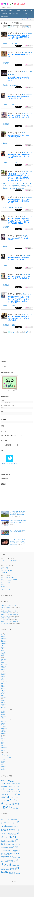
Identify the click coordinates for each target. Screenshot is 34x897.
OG (19, 784)
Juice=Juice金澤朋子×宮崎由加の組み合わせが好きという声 (18, 97)
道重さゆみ (4, 750)
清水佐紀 (3, 659)
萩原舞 (2, 680)
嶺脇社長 (3, 766)
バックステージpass (6, 757)
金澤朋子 (15, 105)
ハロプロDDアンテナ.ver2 (7, 577)
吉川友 (2, 742)
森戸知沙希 (4, 716)
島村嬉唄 (3, 714)
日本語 (23, 19)
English (30, 19)
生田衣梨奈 (4, 638)
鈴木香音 (3, 640)
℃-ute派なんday (5, 572)
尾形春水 (3, 650)
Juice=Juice (12, 13)
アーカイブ (3, 445)
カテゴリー (3, 435)
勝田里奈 (3, 686)
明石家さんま (4, 763)
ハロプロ (10, 10)
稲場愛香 (3, 712)
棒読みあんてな (5, 586)
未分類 (25, 236)
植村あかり (4, 707)
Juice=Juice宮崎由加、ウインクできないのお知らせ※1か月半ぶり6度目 (19, 116)
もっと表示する (21, 549)
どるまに (3, 588)
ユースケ (3, 768)
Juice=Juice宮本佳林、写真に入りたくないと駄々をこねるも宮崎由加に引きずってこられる (19, 37)
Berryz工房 (25, 10)
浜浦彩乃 (3, 723)
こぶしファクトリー (5, 16)
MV (4, 183)
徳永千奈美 (4, 664)
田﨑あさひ (4, 743)
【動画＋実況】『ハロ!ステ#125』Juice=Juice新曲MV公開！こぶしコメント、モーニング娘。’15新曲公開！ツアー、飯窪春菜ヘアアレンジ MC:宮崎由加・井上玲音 (18, 177)
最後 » (27, 27)
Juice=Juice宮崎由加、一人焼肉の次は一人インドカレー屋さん (19, 258)
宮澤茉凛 (3, 738)
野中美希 (3, 652)
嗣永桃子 (3, 660)
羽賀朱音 (3, 655)
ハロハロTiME (4, 567)
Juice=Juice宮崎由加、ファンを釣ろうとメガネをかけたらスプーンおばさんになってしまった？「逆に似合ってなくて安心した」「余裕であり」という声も (19, 299)
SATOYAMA (4, 786)
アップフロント (8, 791)
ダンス (5, 207)
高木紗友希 (4, 704)
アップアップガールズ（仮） (8, 756)
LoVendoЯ (14, 784)
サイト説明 (3, 10)
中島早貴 (3, 678)
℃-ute (31, 10)
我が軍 (2, 764)
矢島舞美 (15, 85)
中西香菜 (3, 692)
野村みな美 (4, 728)
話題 (13, 305)
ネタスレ (15, 797)
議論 (14, 808)
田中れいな (4, 737)
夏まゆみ (3, 761)
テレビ (6, 822)
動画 (23, 186)
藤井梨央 (3, 725)
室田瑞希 (3, 695)
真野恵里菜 (4, 745)
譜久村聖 (3, 635)
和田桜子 (3, 733)
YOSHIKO (3, 759)
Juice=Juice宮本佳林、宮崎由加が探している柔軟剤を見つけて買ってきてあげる (19, 156)
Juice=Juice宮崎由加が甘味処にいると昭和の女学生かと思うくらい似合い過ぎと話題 (19, 318)
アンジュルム (4, 13)
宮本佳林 (15, 43)
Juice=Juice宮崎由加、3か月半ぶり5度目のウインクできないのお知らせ (19, 277)
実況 (29, 186)
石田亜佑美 (4, 643)
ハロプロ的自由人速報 (6, 570)
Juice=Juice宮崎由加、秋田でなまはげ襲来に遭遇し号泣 (19, 136)
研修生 (3, 857)
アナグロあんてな (5, 582)
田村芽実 (3, 688)
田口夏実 (3, 731)
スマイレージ (8, 797)
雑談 (17, 808)
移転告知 (8, 807)
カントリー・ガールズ (21, 13)
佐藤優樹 (3, 647)
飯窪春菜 (21, 188)
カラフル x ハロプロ (13, 3)
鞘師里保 (3, 636)
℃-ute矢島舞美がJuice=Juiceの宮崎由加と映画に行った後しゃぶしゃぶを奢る (18, 78)
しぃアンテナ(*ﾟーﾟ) (6, 581)
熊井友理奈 (4, 666)
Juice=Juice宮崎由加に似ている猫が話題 (19, 55)
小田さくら (4, 648)
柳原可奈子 (4, 769)
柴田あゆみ (4, 747)
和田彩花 (3, 683)
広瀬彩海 (3, 721)
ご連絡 (8, 789)
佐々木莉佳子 (4, 693)
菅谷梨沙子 (4, 667)
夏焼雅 (2, 662)
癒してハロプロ (5, 569)
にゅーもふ (4, 584)
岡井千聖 (3, 676)
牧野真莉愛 (4, 654)
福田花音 (3, 685)
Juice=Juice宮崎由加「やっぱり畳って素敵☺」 (19, 238)
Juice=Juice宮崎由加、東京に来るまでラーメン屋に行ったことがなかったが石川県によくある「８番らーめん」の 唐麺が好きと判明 (19, 221)
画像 (2, 854)
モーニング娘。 (17, 10)
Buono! (12, 781)
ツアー (26, 183)
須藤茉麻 (3, 669)
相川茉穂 (3, 697)
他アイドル (8, 804)
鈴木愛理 (3, 674)
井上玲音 (16, 186)
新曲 (13, 188)
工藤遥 (2, 645)
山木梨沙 (3, 711)
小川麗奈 (3, 730)
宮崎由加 (6, 43)
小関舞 (2, 718)
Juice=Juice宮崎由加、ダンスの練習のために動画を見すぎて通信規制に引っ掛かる (19, 201)
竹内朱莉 (3, 690)
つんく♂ (3, 754)
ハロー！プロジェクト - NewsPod (9, 579)
